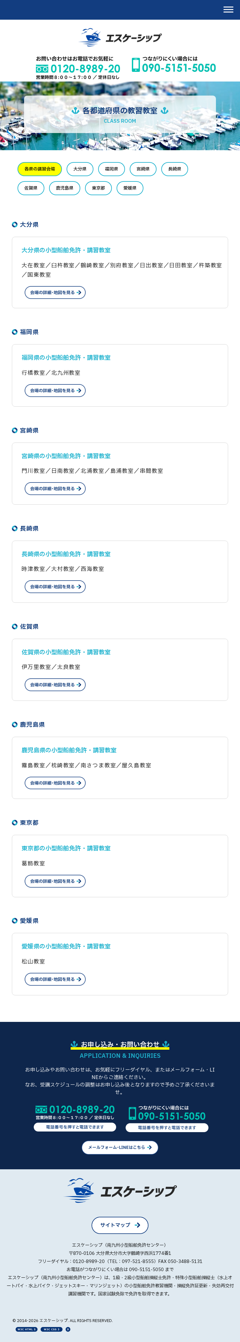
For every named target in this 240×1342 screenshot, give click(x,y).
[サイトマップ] (120, 1232)
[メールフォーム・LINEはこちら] (120, 1153)
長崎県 (174, 169)
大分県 (80, 169)
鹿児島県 (64, 188)
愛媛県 (130, 188)
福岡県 (111, 169)
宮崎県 (143, 169)
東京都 (98, 188)
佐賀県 (31, 188)
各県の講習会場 (39, 169)
